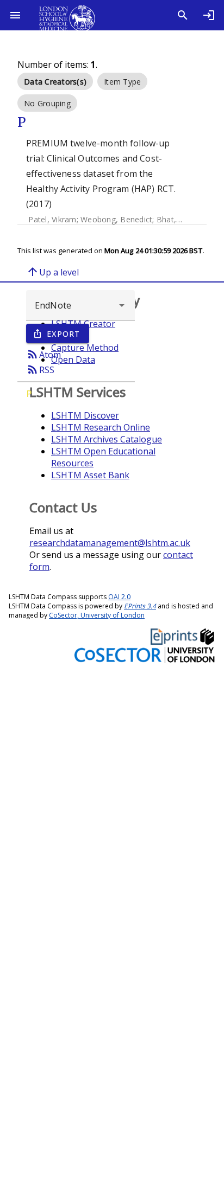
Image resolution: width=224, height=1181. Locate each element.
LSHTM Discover (85, 415)
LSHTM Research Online (100, 427)
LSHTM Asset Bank (90, 475)
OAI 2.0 (119, 596)
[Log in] (209, 15)
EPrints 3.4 (140, 606)
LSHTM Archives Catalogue (106, 439)
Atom (43, 354)
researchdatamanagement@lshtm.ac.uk (109, 543)
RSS (40, 369)
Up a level (52, 271)
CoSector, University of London (97, 615)
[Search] (183, 15)
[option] (55, 81)
